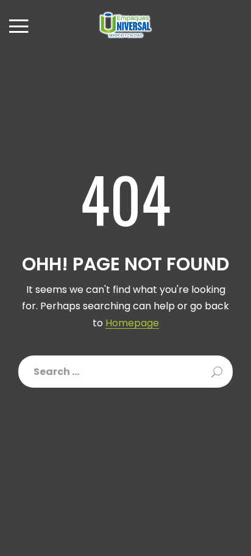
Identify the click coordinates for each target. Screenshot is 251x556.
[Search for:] (125, 371)
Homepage (132, 323)
